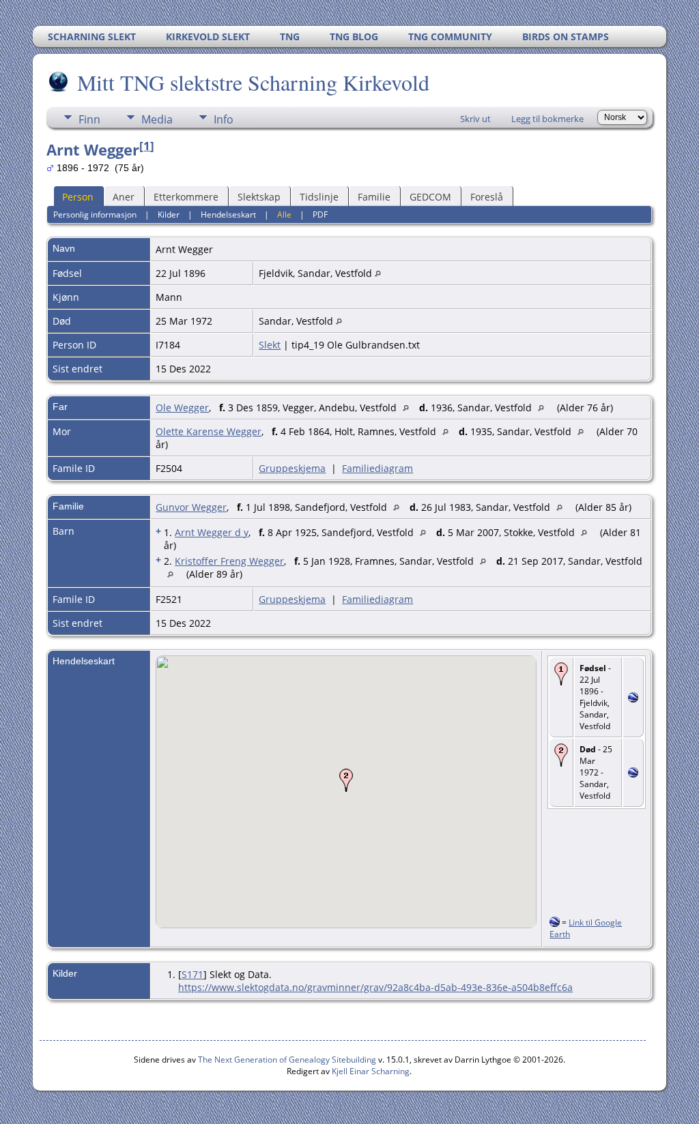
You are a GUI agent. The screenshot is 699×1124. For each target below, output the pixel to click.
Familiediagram (377, 468)
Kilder (169, 214)
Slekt (270, 344)
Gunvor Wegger (191, 507)
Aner (123, 196)
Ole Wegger (182, 407)
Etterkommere (186, 196)
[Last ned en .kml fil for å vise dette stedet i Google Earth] (633, 698)
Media (157, 119)
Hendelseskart (228, 214)
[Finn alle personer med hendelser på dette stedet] (378, 273)
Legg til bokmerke (547, 119)
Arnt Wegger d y (211, 532)
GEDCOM (430, 196)
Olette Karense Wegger (208, 431)
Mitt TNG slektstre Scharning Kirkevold (253, 82)
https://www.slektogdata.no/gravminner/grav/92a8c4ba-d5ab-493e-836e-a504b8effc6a (375, 987)
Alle (284, 214)
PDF (320, 214)
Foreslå (486, 196)
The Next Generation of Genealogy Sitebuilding (287, 1059)
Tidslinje (319, 196)
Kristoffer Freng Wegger (229, 560)
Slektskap (259, 196)
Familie (374, 196)
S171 (192, 974)
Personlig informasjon (95, 214)
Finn (89, 119)
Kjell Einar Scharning (371, 1071)
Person (78, 196)
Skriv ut (475, 119)
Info (223, 119)
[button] (346, 780)
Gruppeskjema (292, 468)
